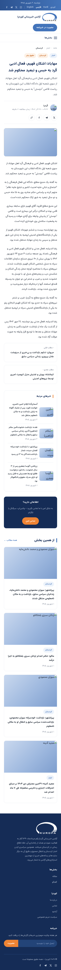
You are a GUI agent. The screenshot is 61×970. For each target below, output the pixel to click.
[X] (16, 7)
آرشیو (54, 911)
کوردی (52, 7)
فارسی (38, 7)
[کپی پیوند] (31, 118)
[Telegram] (11, 7)
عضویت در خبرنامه (45, 27)
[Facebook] (7, 7)
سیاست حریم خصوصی (47, 917)
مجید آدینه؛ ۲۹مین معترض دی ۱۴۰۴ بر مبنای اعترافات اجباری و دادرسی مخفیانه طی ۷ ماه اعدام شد (31, 788)
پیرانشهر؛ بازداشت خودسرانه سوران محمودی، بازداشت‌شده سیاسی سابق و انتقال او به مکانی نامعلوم (31, 722)
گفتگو (54, 882)
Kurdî (45, 7)
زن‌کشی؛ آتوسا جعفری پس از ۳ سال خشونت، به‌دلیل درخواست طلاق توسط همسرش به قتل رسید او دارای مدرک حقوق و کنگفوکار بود (22, 474)
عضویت (11, 943)
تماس (54, 905)
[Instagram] (21, 7)
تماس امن (30, 521)
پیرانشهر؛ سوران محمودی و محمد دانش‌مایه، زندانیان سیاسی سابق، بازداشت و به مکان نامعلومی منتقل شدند (31, 594)
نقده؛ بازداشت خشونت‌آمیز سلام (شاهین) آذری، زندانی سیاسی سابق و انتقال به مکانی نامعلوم (23, 431)
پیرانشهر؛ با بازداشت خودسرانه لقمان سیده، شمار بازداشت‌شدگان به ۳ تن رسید (23, 450)
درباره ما (53, 900)
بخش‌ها (48, 38)
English (30, 7)
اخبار (48, 48)
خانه (55, 48)
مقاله (54, 876)
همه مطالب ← (10, 540)
